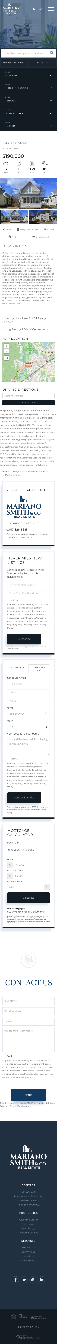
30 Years (15, 850)
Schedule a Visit (39, 668)
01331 (51, 471)
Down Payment (15, 870)
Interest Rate (14, 881)
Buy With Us (29, 1247)
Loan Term (13, 843)
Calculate (28, 897)
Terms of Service (38, 810)
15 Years (29, 850)
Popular (11, 75)
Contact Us (12, 537)
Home (5, 471)
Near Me (42, 63)
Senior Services (28, 1260)
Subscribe (24, 638)
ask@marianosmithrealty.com (28, 1196)
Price (10, 859)
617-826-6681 (18, 529)
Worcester (33, 471)
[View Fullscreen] (6, 358)
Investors (28, 1256)
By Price (10, 126)
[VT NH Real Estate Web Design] (28, 1337)
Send (28, 1095)
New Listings (28, 1228)
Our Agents (26, 537)
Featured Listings (28, 1232)
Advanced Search (15, 63)
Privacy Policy (20, 810)
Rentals (10, 100)
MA (23, 471)
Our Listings (28, 1224)
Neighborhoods (16, 88)
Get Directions (28, 402)
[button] (52, 53)
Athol (43, 471)
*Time (10, 721)
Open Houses (14, 113)
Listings (15, 471)
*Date (10, 708)
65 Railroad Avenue (28, 1202)
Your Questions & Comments (23, 734)
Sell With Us (28, 1251)
